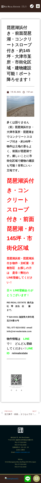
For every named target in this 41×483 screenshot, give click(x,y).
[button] (38, 6)
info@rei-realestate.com (22, 452)
